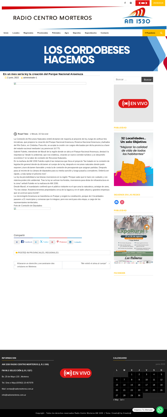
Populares (150, 33)
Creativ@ (127, 413)
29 (132, 395)
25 (154, 390)
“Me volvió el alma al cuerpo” (94, 263)
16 (139, 385)
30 (139, 395)
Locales (16, 33)
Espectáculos (91, 33)
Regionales (28, 33)
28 (124, 395)
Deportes (77, 33)
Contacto (105, 33)
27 (117, 395)
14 (124, 385)
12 (161, 380)
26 (161, 390)
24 (146, 390)
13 (117, 385)
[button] (160, 410)
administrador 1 (30, 78)
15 (132, 385)
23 (139, 390)
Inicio (6, 33)
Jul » (122, 400)
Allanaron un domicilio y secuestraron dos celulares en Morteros (35, 265)
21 (124, 390)
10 (146, 380)
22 (132, 390)
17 (146, 385)
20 (117, 390)
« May (116, 400)
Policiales (56, 33)
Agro (67, 33)
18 (154, 385)
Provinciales (42, 33)
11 (154, 380)
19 (161, 385)
